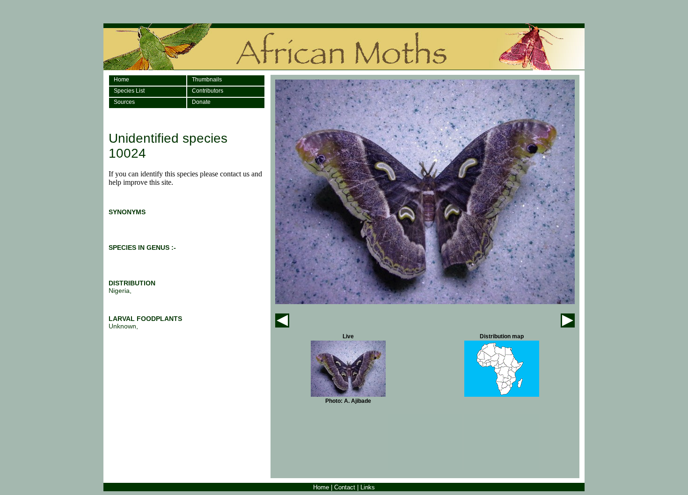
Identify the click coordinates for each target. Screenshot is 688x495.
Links (367, 487)
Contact (344, 487)
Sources (124, 102)
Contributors (207, 90)
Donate (201, 102)
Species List (129, 90)
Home (121, 79)
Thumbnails (207, 79)
